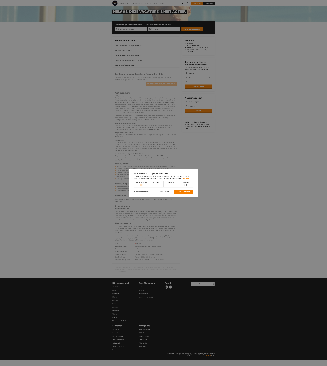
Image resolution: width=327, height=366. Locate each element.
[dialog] (163, 183)
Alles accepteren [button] (184, 192)
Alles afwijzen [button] (165, 192)
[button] (141, 192)
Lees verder (185, 178)
